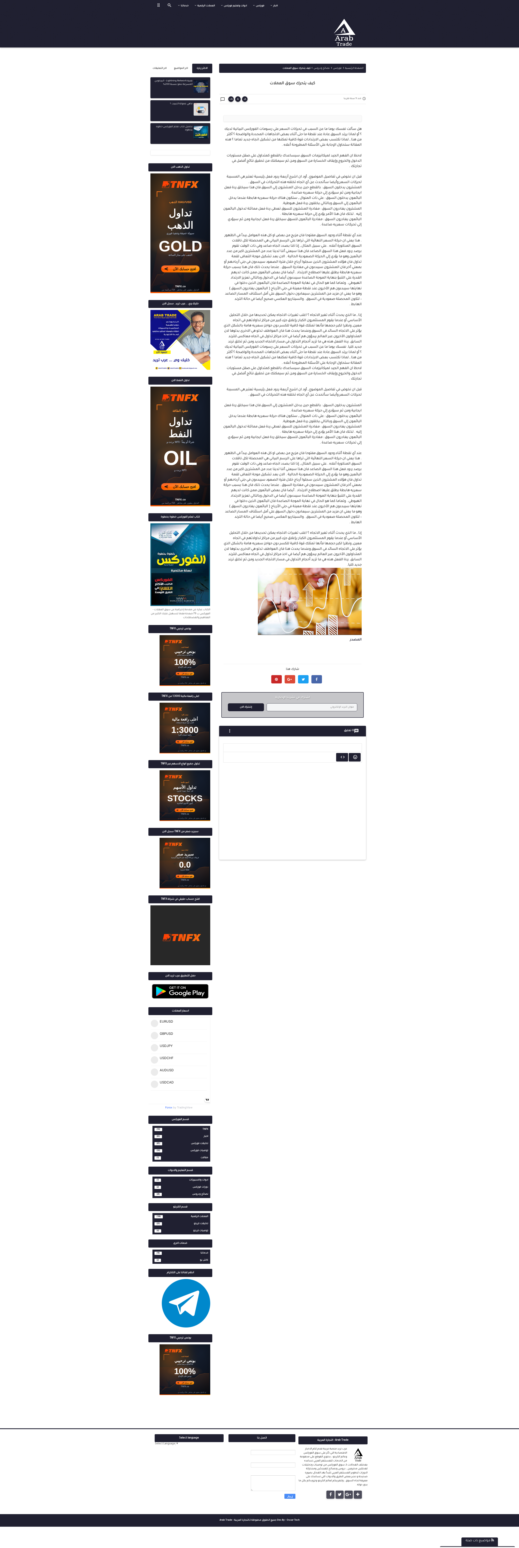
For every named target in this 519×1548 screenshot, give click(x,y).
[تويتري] (340, 1495)
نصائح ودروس (200, 1194)
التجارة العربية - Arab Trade (235, 1520)
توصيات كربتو (200, 1231)
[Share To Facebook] (316, 679)
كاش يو (204, 1260)
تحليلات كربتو (201, 1223)
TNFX (205, 1129)
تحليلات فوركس (199, 1143)
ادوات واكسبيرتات (198, 1180)
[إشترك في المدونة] (358, 1495)
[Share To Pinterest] (276, 679)
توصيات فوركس (199, 1150)
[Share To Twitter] (303, 679)
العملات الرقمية (199, 1216)
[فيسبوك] (330, 1495)
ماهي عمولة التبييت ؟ (181, 104)
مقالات (204, 1157)
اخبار (206, 1136)
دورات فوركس (200, 1187)
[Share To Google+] (290, 679)
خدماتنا (204, 1253)
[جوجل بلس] (349, 1495)
